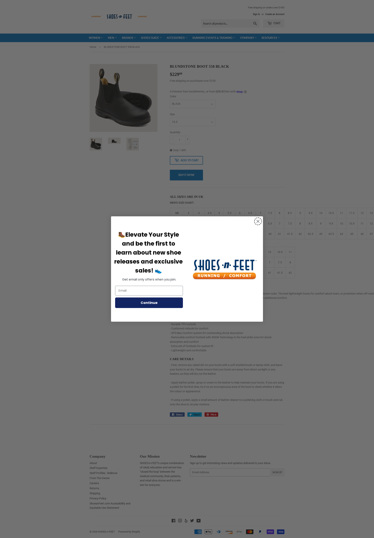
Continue (149, 302)
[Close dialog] (258, 221)
